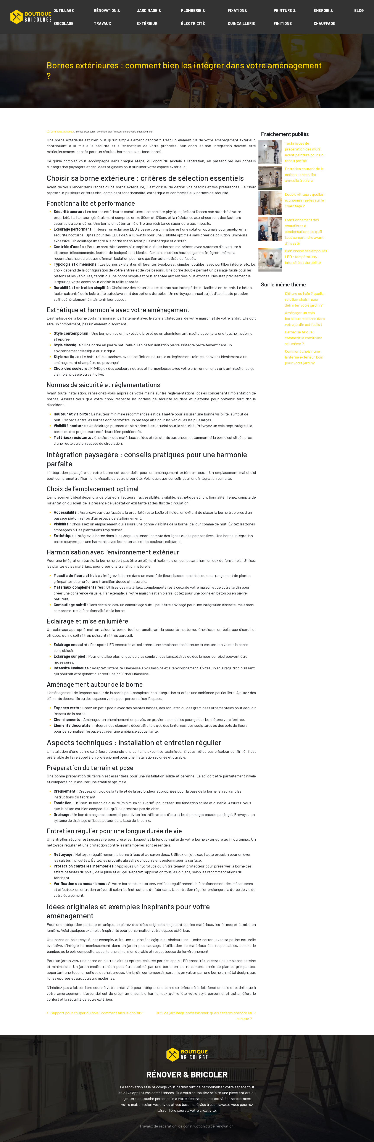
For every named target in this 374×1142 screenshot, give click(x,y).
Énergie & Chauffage (324, 17)
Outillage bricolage (63, 17)
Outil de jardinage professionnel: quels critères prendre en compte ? (204, 1015)
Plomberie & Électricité (193, 17)
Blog (359, 10)
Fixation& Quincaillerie (241, 17)
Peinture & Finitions (285, 17)
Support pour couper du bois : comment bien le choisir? (96, 1012)
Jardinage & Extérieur (149, 17)
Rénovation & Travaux (107, 17)
